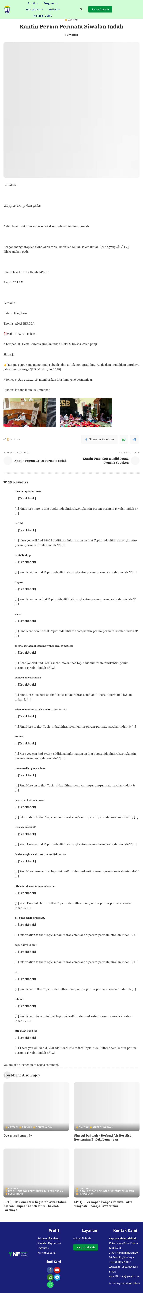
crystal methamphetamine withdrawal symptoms (44, 645)
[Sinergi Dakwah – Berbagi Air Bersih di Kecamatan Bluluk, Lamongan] (107, 1106)
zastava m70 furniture (28, 677)
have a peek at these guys (29, 800)
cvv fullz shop (23, 555)
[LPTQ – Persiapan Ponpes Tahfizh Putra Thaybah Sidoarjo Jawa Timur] (107, 1173)
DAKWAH (73, 20)
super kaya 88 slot (25, 944)
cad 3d (19, 523)
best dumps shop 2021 (28, 491)
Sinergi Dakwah (103, 1127)
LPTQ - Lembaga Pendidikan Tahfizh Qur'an (35, 1191)
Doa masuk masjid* (17, 1135)
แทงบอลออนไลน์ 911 (25, 827)
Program (49, 3)
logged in (27, 1065)
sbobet (19, 736)
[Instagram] (50, 1277)
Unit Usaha (33, 9)
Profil (31, 3)
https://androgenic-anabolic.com (35, 886)
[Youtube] (57, 1270)
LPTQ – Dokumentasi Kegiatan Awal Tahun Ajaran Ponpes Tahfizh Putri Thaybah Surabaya (35, 1206)
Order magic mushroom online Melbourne (40, 854)
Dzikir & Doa (44, 1127)
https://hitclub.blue (26, 1030)
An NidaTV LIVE (43, 15)
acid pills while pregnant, (30, 917)
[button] (33, 3)
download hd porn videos (30, 768)
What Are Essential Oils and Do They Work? (41, 709)
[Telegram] (134, 439)
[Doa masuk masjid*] (36, 1106)
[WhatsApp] (123, 439)
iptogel (19, 999)
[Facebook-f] (50, 1270)
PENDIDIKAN (15, 1194)
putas (18, 614)
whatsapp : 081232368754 (123, 1266)
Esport (19, 582)
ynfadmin (71, 35)
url (16, 971)
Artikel (52, 9)
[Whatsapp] (50, 1284)
